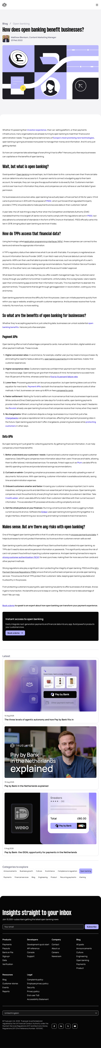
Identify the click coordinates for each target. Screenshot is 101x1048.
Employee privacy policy (37, 983)
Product (54, 877)
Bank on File (7, 952)
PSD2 (48, 201)
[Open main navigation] (97, 4)
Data (4, 960)
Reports (5, 991)
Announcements (10, 871)
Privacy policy (33, 991)
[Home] (4, 5)
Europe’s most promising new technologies (73, 137)
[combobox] (50, 1013)
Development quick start (38, 944)
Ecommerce (50, 871)
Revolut (12, 408)
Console (30, 952)
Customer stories (10, 983)
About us (56, 948)
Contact (55, 944)
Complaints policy (35, 979)
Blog (5, 23)
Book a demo (14, 633)
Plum (79, 462)
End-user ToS (33, 995)
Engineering (43, 877)
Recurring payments (68, 877)
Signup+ (6, 956)
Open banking (21, 23)
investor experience (36, 130)
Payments (7, 877)
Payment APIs (34, 386)
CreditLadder (11, 498)
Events (5, 987)
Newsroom (56, 956)
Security (31, 987)
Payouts (6, 948)
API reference (33, 948)
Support (30, 956)
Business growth (26, 871)
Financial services (21, 877)
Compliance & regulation (67, 871)
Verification (7, 964)
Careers (55, 952)
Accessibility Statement (38, 999)
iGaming (82, 877)
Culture (39, 871)
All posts (80, 944)
